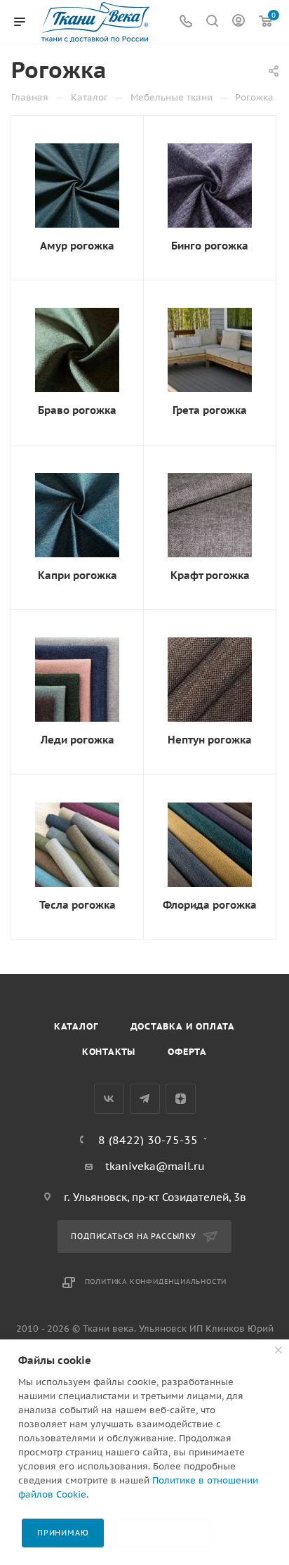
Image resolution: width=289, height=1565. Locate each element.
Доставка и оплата (183, 1026)
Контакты (108, 1052)
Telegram (145, 1099)
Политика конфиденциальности (156, 1281)
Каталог (76, 1026)
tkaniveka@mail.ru (155, 1166)
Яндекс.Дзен (181, 1099)
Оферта (187, 1052)
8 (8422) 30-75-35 (148, 1139)
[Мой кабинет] (238, 22)
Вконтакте (109, 1099)
